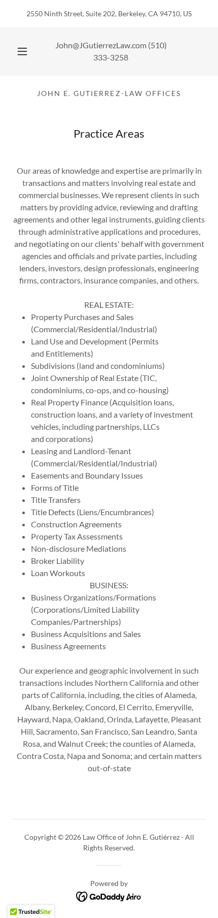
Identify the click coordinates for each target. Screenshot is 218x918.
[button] (22, 51)
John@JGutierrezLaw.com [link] (101, 45)
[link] (109, 895)
